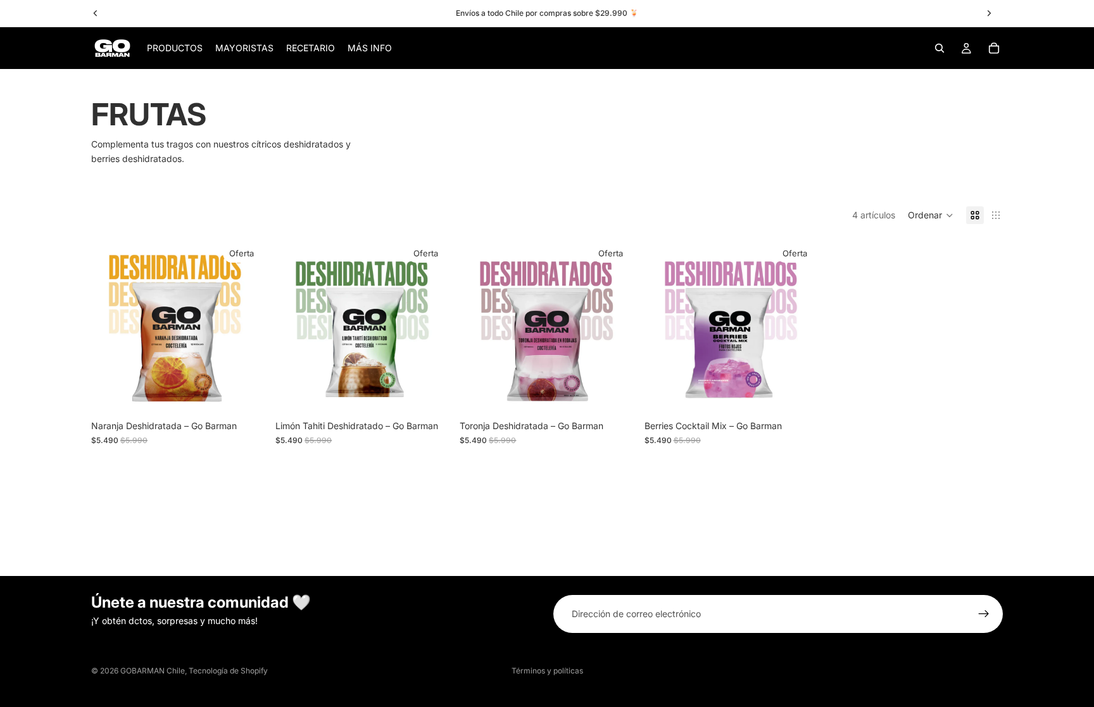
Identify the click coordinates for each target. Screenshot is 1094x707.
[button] (930, 215)
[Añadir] (245, 394)
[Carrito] (994, 48)
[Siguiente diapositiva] (246, 327)
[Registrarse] (984, 614)
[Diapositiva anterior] (110, 327)
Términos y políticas (547, 670)
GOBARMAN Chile (152, 670)
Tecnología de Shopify (228, 670)
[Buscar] (939, 48)
